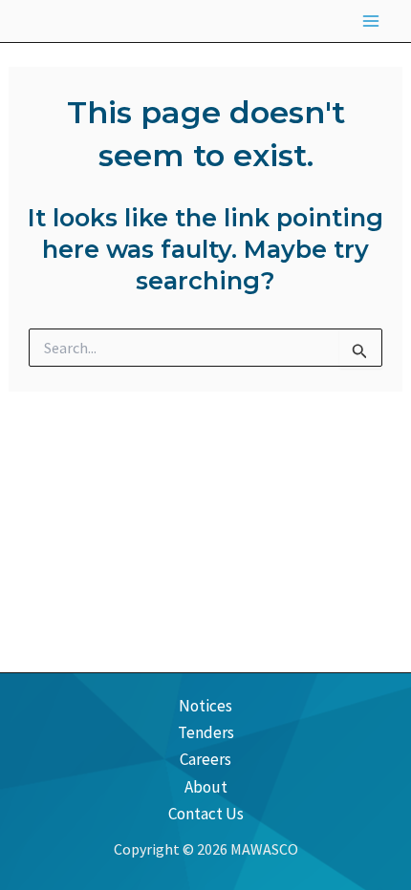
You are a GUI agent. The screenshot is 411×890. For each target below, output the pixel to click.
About (205, 786)
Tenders (206, 732)
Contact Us (206, 813)
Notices (205, 705)
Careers (205, 759)
